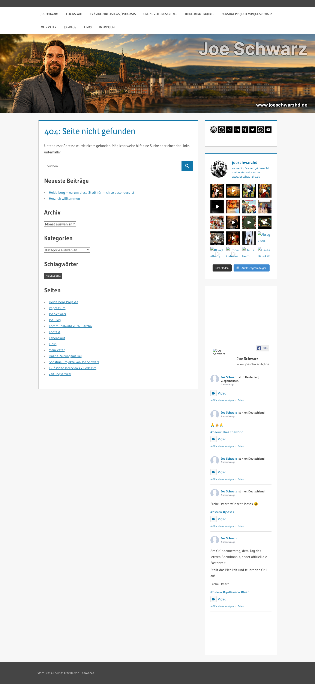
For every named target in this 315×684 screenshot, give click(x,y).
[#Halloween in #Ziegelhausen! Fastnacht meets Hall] (233, 238)
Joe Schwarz (49, 14)
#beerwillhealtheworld (226, 432)
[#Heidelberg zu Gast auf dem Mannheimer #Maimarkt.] (217, 254)
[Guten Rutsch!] (233, 222)
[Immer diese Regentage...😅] (249, 238)
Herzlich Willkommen (64, 198)
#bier (245, 592)
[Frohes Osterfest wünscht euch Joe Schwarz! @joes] (233, 254)
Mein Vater (48, 27)
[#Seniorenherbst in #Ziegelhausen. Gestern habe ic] (217, 238)
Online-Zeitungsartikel (160, 14)
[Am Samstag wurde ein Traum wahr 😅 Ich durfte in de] (265, 206)
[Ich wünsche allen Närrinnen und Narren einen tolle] (265, 222)
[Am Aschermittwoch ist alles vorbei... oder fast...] (233, 206)
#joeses (228, 512)
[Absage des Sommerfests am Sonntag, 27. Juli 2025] (265, 238)
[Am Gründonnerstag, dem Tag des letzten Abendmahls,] (217, 206)
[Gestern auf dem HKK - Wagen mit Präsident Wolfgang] (249, 206)
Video (222, 393)
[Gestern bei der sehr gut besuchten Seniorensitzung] (217, 222)
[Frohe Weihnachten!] (249, 222)
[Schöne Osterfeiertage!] (249, 191)
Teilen (241, 400)
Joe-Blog (70, 27)
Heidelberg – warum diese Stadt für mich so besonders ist (91, 192)
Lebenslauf (74, 14)
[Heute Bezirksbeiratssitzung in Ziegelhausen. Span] (265, 254)
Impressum (107, 27)
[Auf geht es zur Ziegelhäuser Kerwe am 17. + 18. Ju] (217, 191)
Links (88, 27)
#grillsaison (231, 592)
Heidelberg (53, 275)
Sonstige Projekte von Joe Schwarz (247, 14)
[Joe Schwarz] (223, 352)
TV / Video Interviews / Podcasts (113, 14)
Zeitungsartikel (60, 374)
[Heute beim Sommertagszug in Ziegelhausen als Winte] (249, 254)
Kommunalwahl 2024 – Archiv (70, 326)
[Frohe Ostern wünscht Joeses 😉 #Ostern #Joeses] (265, 191)
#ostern (216, 512)
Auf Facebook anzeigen (222, 400)
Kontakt (54, 332)
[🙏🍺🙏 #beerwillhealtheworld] (233, 191)
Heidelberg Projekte (199, 14)
